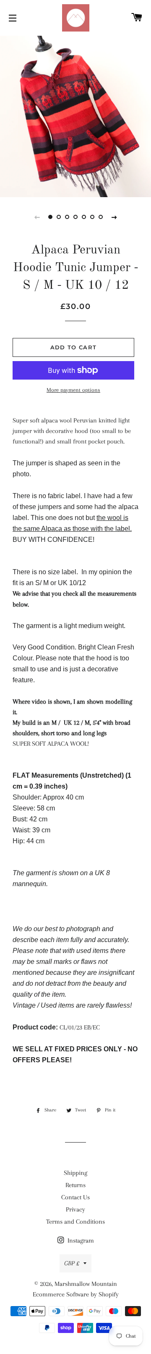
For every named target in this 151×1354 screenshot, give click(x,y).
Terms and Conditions (75, 1221)
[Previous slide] (37, 217)
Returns (75, 1185)
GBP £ (71, 1263)
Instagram (80, 1240)
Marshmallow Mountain (86, 1284)
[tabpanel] (75, 115)
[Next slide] (114, 217)
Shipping (75, 1173)
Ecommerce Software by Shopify (76, 1294)
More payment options (73, 390)
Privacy (75, 1209)
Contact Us (75, 1197)
